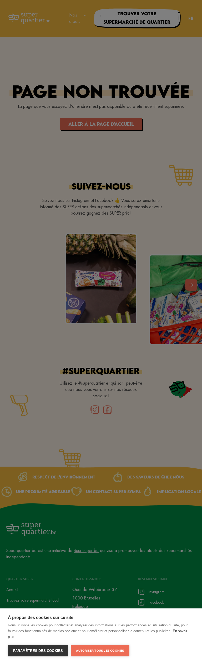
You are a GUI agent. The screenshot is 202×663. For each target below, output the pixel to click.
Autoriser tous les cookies (100, 650)
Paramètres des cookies (38, 651)
